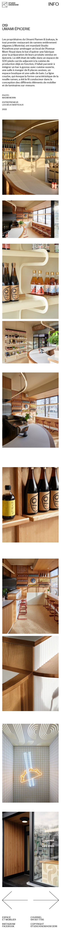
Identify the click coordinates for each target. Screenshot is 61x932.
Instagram (8, 924)
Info (53, 4)
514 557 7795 (37, 919)
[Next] (44, 900)
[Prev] (16, 900)
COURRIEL (36, 917)
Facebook (8, 926)
